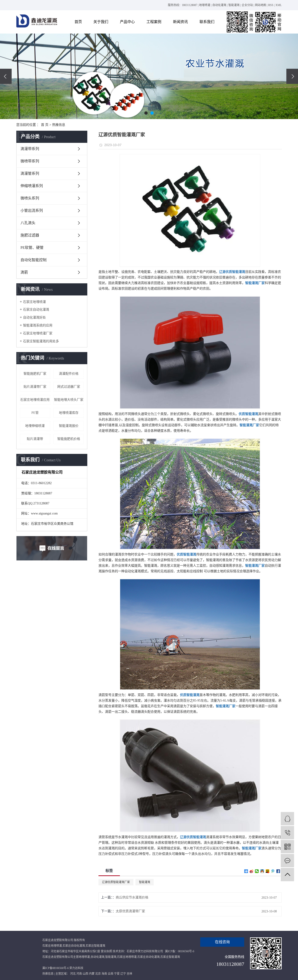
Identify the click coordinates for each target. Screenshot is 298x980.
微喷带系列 (29, 161)
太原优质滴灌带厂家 (130, 911)
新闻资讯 (180, 22)
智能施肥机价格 (68, 439)
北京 (98, 973)
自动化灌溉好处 (34, 317)
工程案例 (153, 22)
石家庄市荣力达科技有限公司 (145, 951)
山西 (85, 973)
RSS (270, 5)
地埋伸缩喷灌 (35, 426)
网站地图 (260, 5)
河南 (79, 973)
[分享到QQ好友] (262, 871)
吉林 (129, 973)
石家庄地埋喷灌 (34, 302)
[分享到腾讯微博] (273, 871)
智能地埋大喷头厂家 (68, 399)
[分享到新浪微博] (252, 871)
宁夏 (117, 973)
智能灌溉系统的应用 (37, 325)
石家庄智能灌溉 (95, 945)
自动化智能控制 (33, 260)
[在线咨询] (287, 818)
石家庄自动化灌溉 (36, 309)
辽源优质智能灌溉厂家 (116, 882)
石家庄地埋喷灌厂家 (37, 333)
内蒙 (92, 973)
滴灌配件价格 (68, 373)
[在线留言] (287, 860)
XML (278, 5)
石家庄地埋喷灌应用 (35, 399)
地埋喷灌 (204, 5)
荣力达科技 (76, 968)
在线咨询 (222, 942)
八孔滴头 (27, 223)
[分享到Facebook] (278, 871)
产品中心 (127, 22)
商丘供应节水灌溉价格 (132, 897)
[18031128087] (287, 832)
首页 (78, 22)
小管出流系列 (31, 210)
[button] (146, 113)
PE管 (35, 413)
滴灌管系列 (29, 173)
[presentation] (6, 76)
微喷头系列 (29, 198)
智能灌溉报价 (68, 426)
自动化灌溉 (219, 5)
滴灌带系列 (29, 149)
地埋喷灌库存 (68, 413)
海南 (104, 973)
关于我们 (100, 22)
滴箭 (24, 272)
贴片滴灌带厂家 (35, 386)
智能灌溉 (234, 5)
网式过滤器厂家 (68, 386)
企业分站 (247, 5)
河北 (73, 973)
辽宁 (123, 973)
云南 (110, 973)
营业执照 (106, 951)
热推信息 (58, 125)
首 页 (44, 125)
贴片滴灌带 (35, 439)
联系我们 (207, 22)
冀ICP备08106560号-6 (55, 968)
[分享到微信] (257, 871)
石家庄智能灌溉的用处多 (41, 341)
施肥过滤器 (29, 235)
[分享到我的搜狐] (268, 871)
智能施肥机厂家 (35, 373)
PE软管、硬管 (32, 248)
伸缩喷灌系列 (31, 186)
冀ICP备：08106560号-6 (179, 951)
